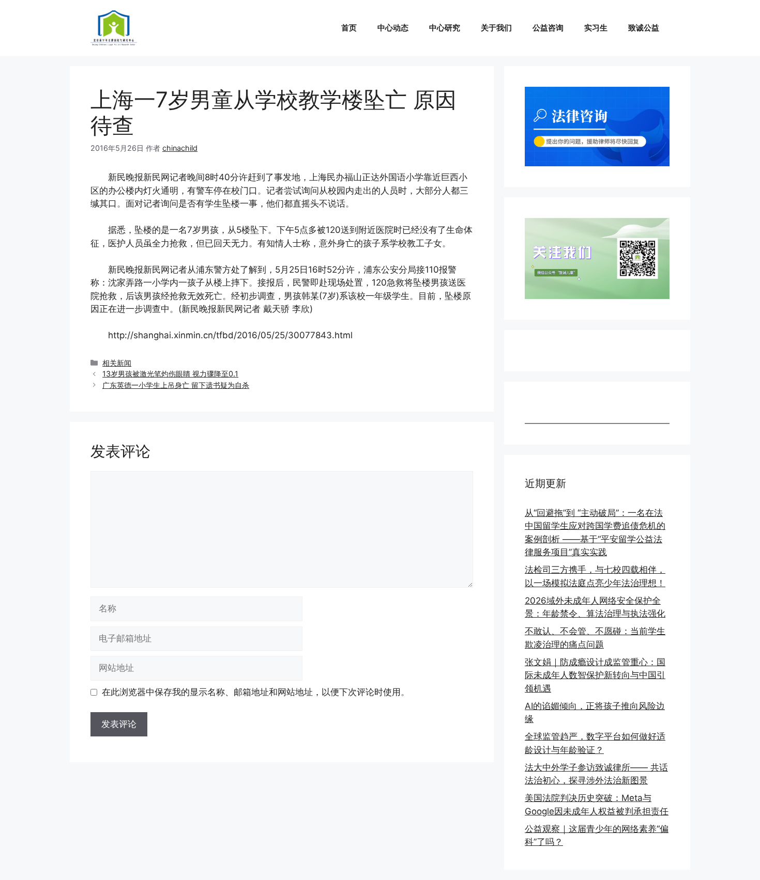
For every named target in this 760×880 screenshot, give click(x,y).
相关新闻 (116, 362)
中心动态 (392, 28)
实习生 (595, 28)
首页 (349, 28)
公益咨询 (548, 28)
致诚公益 (643, 28)
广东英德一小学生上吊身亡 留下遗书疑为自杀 (175, 385)
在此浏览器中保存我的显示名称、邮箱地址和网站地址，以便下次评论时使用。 (255, 692)
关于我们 (496, 28)
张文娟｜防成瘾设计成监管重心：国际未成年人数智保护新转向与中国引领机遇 (595, 675)
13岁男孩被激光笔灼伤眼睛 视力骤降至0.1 (170, 373)
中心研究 (444, 28)
